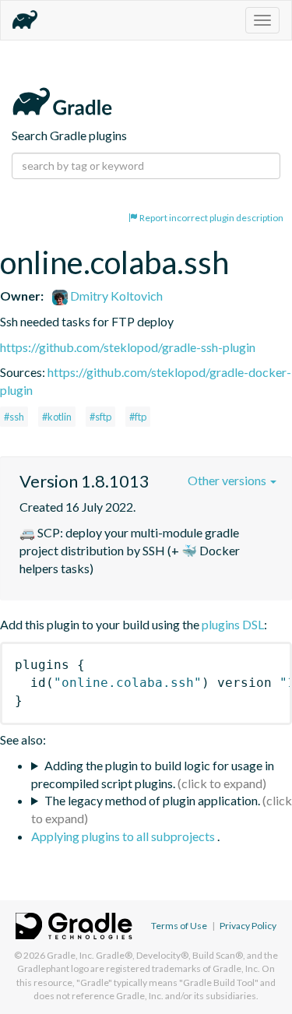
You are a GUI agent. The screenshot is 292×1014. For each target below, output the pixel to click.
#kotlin (57, 416)
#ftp (137, 416)
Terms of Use (179, 925)
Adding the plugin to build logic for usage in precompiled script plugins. (152, 774)
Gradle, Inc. (70, 955)
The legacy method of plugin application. (152, 800)
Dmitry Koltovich (115, 295)
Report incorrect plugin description (210, 218)
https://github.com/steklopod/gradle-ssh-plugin (127, 347)
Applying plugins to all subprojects (124, 836)
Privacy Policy (248, 925)
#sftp (100, 416)
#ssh (14, 416)
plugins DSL (233, 624)
